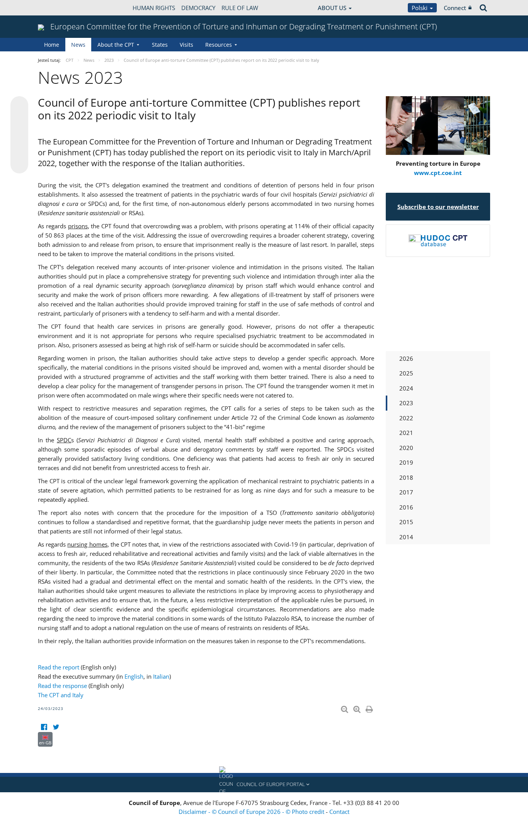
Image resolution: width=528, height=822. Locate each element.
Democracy (198, 8)
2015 (406, 522)
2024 (406, 388)
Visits (186, 44)
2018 (406, 477)
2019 (406, 462)
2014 (406, 537)
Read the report (58, 667)
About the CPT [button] (115, 44)
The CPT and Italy (60, 695)
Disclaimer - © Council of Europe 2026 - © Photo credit (252, 811)
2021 (406, 432)
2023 (406, 403)
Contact (339, 811)
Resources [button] (218, 44)
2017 (406, 492)
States (160, 44)
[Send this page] (19, 164)
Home (51, 44)
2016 (406, 507)
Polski (420, 8)
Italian (161, 676)
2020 (406, 448)
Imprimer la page (370, 707)
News (78, 44)
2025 (406, 373)
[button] (264, 784)
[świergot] (56, 727)
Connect (455, 8)
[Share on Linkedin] (19, 150)
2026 (406, 358)
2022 (406, 418)
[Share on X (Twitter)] (19, 120)
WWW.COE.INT (57, 7)
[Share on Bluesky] (19, 106)
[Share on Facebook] (19, 135)
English (133, 676)
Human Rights (154, 8)
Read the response (62, 686)
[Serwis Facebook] (44, 727)
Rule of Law (239, 8)
